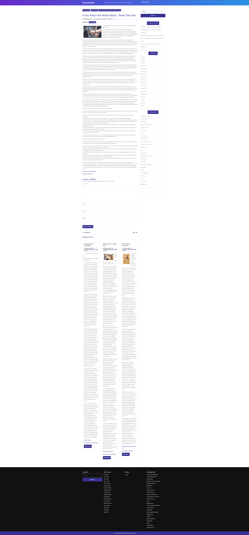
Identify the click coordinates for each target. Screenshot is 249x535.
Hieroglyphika (88, 3)
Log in (126, 474)
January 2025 (143, 71)
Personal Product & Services (146, 155)
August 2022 (143, 97)
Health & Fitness (144, 138)
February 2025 (144, 68)
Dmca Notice (114, 2)
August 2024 (143, 85)
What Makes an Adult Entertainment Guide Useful (151, 26)
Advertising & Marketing (145, 115)
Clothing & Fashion (144, 127)
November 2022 (144, 88)
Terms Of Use (129, 2)
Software (142, 170)
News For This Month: (87, 173)
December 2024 (144, 74)
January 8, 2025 (127, 248)
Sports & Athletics (144, 173)
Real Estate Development (146, 164)
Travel (142, 178)
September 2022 (144, 94)
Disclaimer (106, 2)
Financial (142, 133)
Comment (85, 183)
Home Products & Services (146, 144)
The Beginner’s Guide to (127, 450)
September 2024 (144, 82)
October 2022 (143, 91)
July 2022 (143, 99)
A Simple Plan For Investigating (91, 442)
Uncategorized (144, 181)
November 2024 (144, 77)
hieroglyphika (97, 19)
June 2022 (143, 102)
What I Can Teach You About (89, 171)
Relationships (143, 167)
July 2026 (143, 57)
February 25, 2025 (108, 248)
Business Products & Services (147, 124)
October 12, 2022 (89, 248)
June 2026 (143, 59)
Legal (142, 150)
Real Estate (143, 161)
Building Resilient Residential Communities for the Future (152, 35)
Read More (88, 447)
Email (84, 211)
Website (84, 218)
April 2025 (143, 62)
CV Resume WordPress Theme (121, 533)
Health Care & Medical (145, 141)
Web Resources (144, 184)
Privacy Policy (121, 2)
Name (84, 203)
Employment (143, 130)
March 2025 (143, 65)
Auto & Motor (94, 10)
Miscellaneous (143, 153)
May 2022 (143, 105)
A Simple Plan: (87, 440)
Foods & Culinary (144, 135)
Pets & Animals (144, 158)
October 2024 (143, 79)
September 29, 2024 (88, 19)
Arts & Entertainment (145, 118)
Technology (143, 175)
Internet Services (144, 147)
